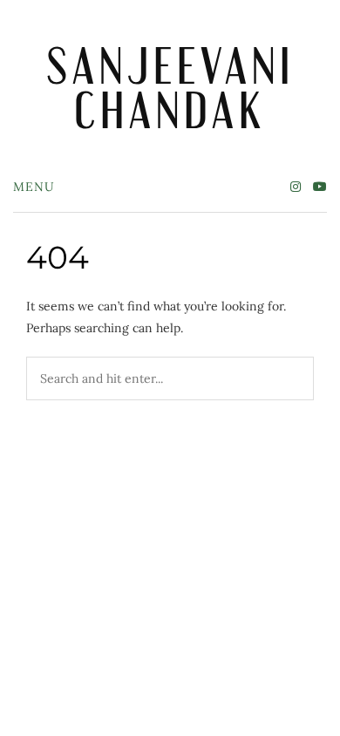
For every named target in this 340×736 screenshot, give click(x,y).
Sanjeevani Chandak (170, 87)
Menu (34, 186)
